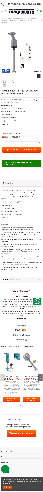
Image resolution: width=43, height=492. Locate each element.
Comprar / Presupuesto (24, 150)
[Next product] (41, 20)
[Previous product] (40, 20)
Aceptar (7, 487)
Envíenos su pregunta (23, 433)
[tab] (21, 183)
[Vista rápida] (14, 373)
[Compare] (11, 373)
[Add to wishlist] (8, 373)
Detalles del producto (11, 280)
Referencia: (6, 133)
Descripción (8, 183)
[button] (20, 405)
